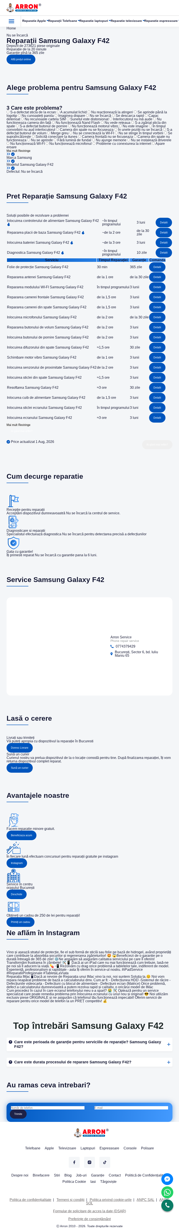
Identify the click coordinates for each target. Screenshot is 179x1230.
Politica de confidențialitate (30, 1200)
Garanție (97, 1175)
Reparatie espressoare (161, 20)
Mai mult (12, 150)
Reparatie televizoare (126, 20)
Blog (68, 1175)
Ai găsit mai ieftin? (22, 431)
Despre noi (19, 1175)
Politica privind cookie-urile (111, 1200)
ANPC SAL (145, 1200)
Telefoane (32, 1148)
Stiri (57, 1175)
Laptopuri (88, 1148)
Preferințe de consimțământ (89, 1219)
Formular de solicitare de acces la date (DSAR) (89, 1211)
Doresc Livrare (19, 747)
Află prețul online (21, 59)
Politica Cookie (74, 1181)
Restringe (24, 150)
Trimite (18, 1114)
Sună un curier (19, 767)
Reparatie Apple (34, 20)
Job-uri (81, 1175)
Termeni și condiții (70, 1200)
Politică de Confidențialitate (146, 1175)
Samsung (24, 157)
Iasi (93, 1181)
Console (130, 1148)
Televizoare (67, 1148)
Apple (49, 1148)
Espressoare (109, 1148)
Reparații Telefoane (62, 20)
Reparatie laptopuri (93, 20)
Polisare (147, 1148)
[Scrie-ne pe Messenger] (167, 1179)
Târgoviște (108, 1181)
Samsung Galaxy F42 (36, 164)
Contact (115, 1175)
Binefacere (41, 1175)
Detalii (164, 222)
